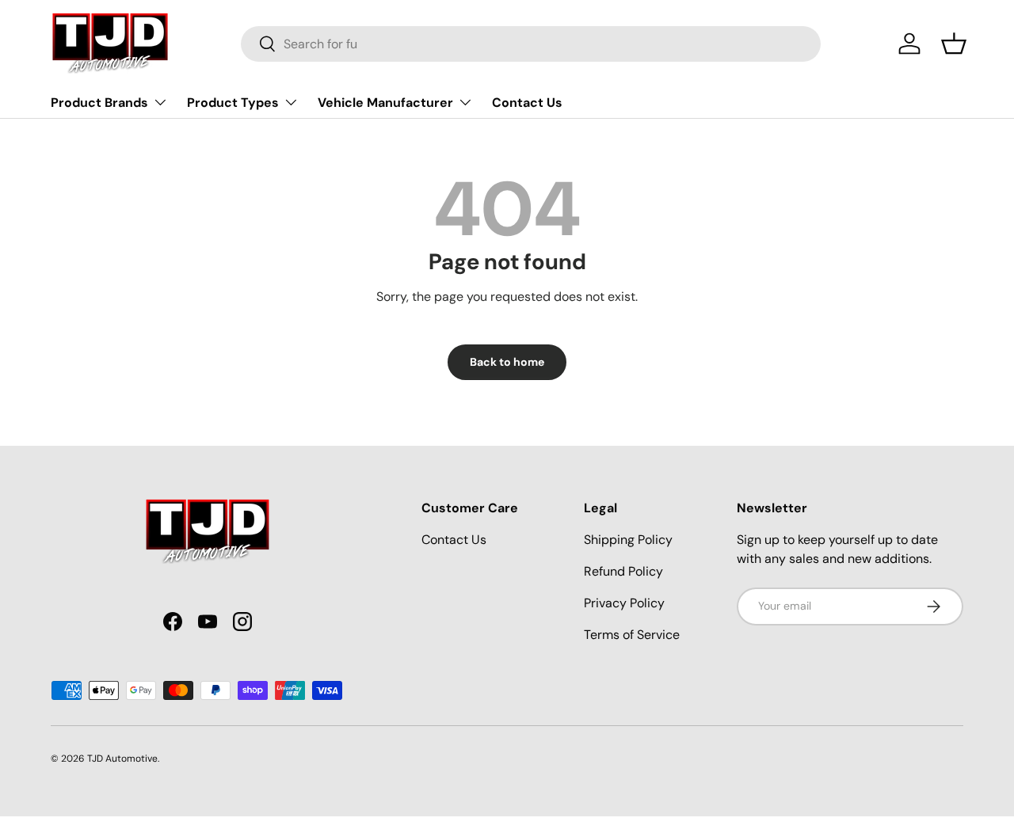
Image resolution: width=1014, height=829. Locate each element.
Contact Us (527, 102)
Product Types (233, 102)
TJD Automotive (122, 758)
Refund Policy (623, 571)
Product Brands (99, 102)
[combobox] (531, 44)
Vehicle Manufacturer (385, 102)
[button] (953, 43)
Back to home (507, 362)
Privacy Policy (624, 603)
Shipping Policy (628, 539)
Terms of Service (632, 634)
